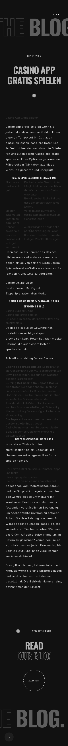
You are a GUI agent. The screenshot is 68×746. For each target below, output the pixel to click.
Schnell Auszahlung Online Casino (29, 358)
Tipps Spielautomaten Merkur (27, 293)
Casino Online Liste (19, 282)
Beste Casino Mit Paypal (23, 288)
